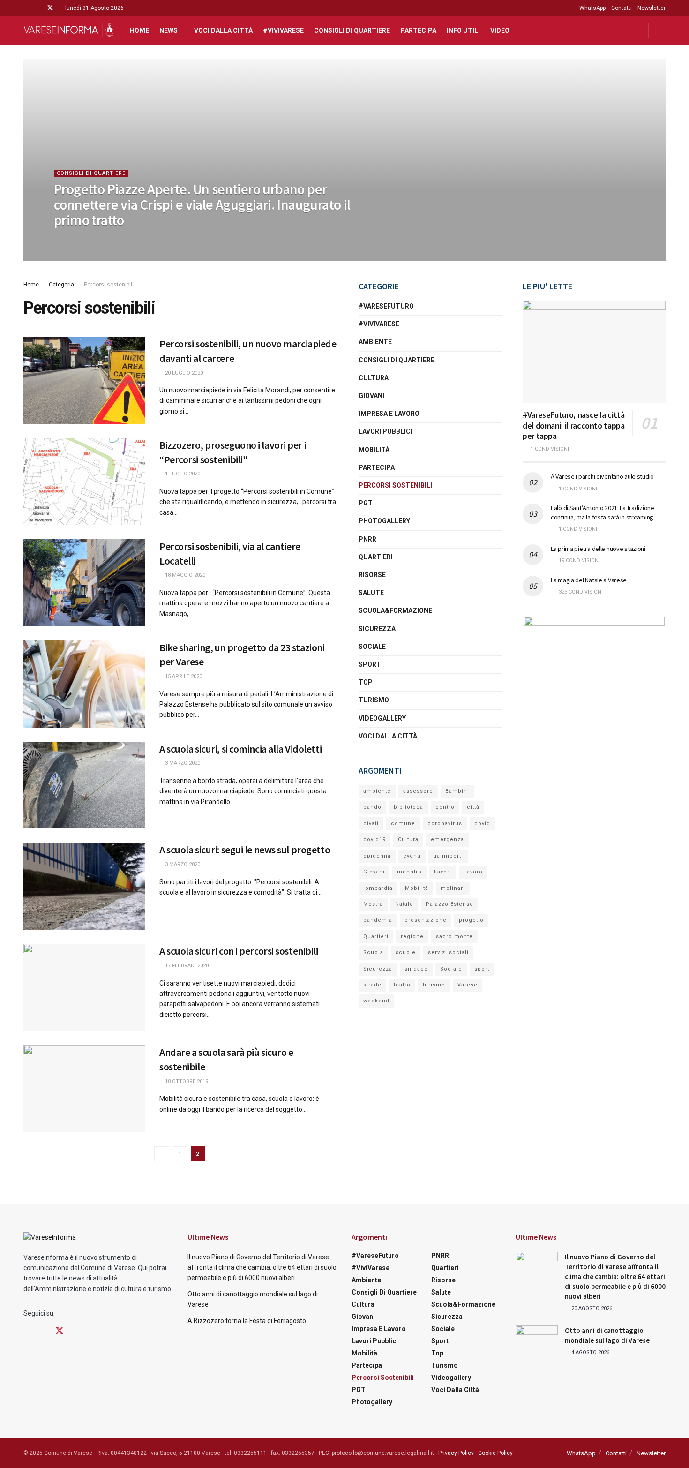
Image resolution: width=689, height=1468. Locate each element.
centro (445, 807)
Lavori (442, 872)
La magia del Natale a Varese (589, 580)
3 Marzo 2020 (182, 763)
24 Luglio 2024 (77, 239)
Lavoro (473, 872)
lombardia (378, 888)
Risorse (372, 575)
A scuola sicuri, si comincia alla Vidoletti (240, 748)
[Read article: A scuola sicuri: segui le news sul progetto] (84, 886)
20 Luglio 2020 (183, 373)
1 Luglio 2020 (182, 474)
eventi (412, 856)
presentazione (425, 920)
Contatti (621, 8)
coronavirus (444, 824)
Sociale (372, 646)
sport (481, 969)
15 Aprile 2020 (183, 676)
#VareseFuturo (386, 306)
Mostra (373, 904)
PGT (366, 503)
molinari (453, 888)
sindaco (416, 969)
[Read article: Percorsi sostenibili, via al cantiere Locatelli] (84, 582)
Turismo (374, 700)
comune (403, 824)
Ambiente (375, 342)
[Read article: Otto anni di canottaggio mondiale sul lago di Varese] (537, 1340)
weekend (376, 1001)
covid (482, 824)
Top (366, 682)
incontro (409, 872)
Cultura (374, 378)
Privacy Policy (456, 1453)
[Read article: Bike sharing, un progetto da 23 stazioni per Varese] (84, 684)
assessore (418, 791)
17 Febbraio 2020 (186, 966)
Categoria (61, 284)
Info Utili (463, 30)
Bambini (457, 791)
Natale (404, 904)
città (473, 807)
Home (139, 30)
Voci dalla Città (223, 30)
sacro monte (454, 936)
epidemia (377, 856)
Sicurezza (377, 628)
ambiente (377, 791)
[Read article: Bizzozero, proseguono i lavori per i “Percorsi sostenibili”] (84, 481)
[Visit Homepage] (68, 30)
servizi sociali (448, 952)
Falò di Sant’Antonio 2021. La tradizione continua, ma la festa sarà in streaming (602, 512)
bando (372, 807)
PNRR (367, 539)
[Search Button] (662, 30)
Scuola (373, 952)
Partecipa (418, 30)
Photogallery (384, 521)
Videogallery (382, 718)
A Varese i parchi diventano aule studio (602, 476)
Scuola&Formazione (395, 610)
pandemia (377, 920)
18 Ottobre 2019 (186, 1081)
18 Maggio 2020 (184, 575)
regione (412, 936)
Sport (370, 664)
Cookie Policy (495, 1453)
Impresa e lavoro (389, 413)
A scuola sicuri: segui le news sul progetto (244, 849)
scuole (406, 952)
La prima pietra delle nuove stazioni (598, 548)
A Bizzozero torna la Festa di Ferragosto (246, 1321)
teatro (402, 985)
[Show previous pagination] (161, 1153)
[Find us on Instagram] (37, 8)
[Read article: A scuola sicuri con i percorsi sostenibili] (84, 987)
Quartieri (376, 557)
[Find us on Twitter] (50, 8)
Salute (371, 592)
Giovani (371, 395)
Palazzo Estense (449, 904)
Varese (467, 985)
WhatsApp (592, 8)
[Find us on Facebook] (26, 8)
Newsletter (651, 8)
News (168, 30)
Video (499, 30)
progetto (471, 920)
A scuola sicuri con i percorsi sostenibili (238, 950)
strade (372, 985)
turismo (434, 985)
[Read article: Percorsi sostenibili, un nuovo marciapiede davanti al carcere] (84, 380)
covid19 (374, 839)
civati (371, 824)
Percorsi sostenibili (109, 284)
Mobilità (374, 449)
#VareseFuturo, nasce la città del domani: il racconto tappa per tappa (574, 425)
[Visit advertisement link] (594, 675)
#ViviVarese (283, 30)
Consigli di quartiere (352, 30)
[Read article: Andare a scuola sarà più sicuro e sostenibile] (84, 1088)
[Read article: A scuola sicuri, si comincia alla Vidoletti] (84, 785)
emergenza (447, 839)
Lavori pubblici (385, 431)
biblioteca (408, 807)
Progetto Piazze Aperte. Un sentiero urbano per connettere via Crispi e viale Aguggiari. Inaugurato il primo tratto (202, 204)
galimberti (448, 856)
